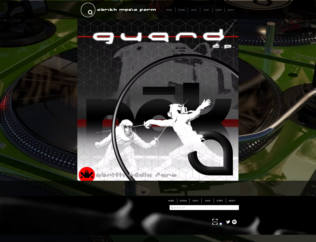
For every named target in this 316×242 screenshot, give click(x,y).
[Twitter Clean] (228, 222)
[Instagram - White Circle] (234, 222)
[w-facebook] (222, 225)
